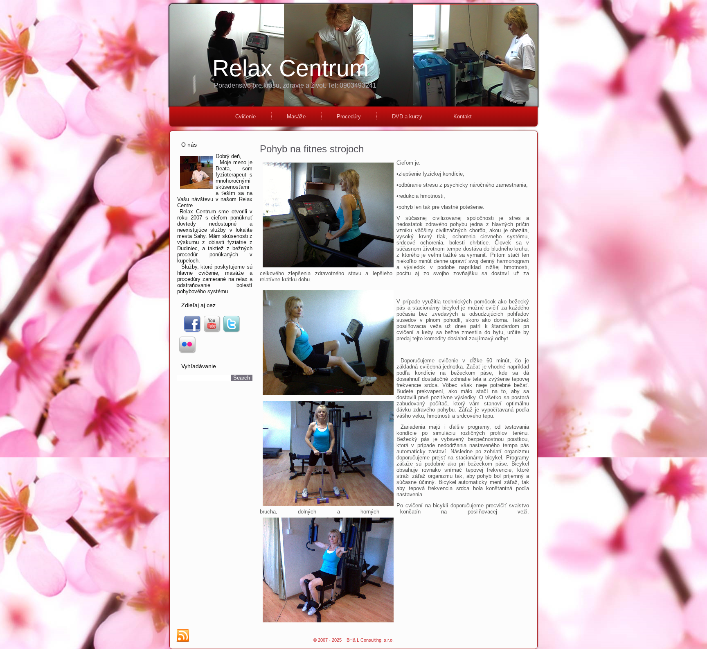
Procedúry (349, 116)
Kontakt (462, 116)
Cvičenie (245, 116)
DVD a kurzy (407, 116)
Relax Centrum (290, 68)
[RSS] (182, 635)
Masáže (296, 116)
